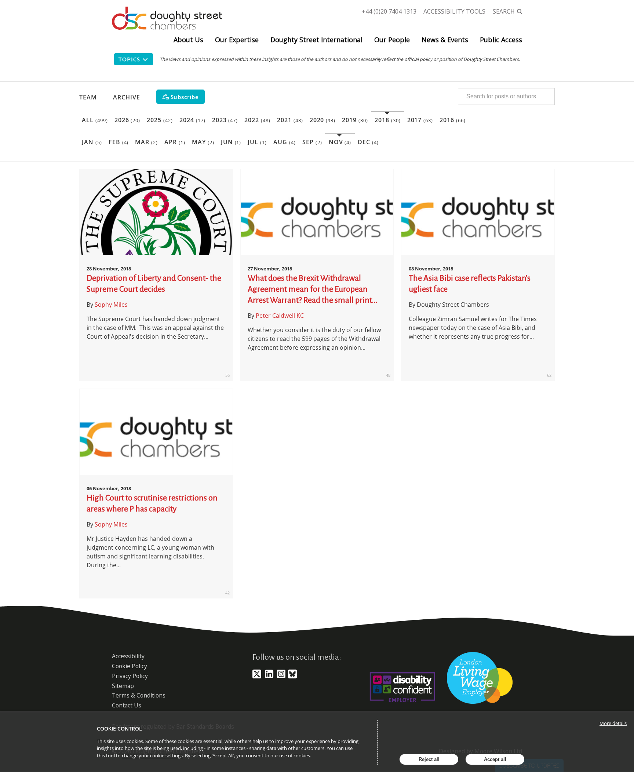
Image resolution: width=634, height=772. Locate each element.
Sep (312, 142)
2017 (420, 120)
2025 (160, 120)
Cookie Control (119, 728)
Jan (92, 142)
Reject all (429, 759)
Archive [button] (126, 97)
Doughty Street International (316, 39)
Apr (174, 142)
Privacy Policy (130, 676)
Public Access (501, 39)
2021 (290, 120)
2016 (453, 120)
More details (613, 723)
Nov (340, 142)
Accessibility (128, 656)
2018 (388, 120)
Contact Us (126, 705)
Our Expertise (237, 39)
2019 (355, 120)
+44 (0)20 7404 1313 (389, 11)
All (95, 120)
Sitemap (123, 686)
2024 (192, 120)
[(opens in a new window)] (256, 677)
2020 (323, 120)
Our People (392, 39)
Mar (146, 142)
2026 (127, 120)
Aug (284, 142)
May (203, 142)
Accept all (495, 759)
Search (504, 11)
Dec (368, 142)
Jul (257, 142)
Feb (119, 142)
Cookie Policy (129, 666)
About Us (188, 39)
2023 (225, 120)
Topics (129, 59)
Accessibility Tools (454, 11)
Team (88, 97)
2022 (257, 120)
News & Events (445, 39)
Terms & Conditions (138, 695)
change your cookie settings (152, 755)
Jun (231, 142)
